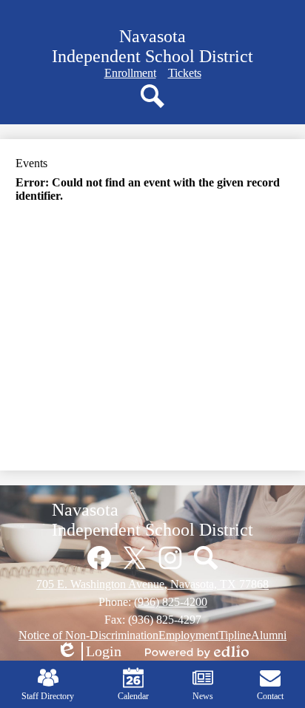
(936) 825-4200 (170, 602)
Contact (270, 696)
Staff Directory (47, 696)
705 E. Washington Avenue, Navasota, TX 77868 (152, 584)
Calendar (133, 696)
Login (88, 652)
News (202, 696)
